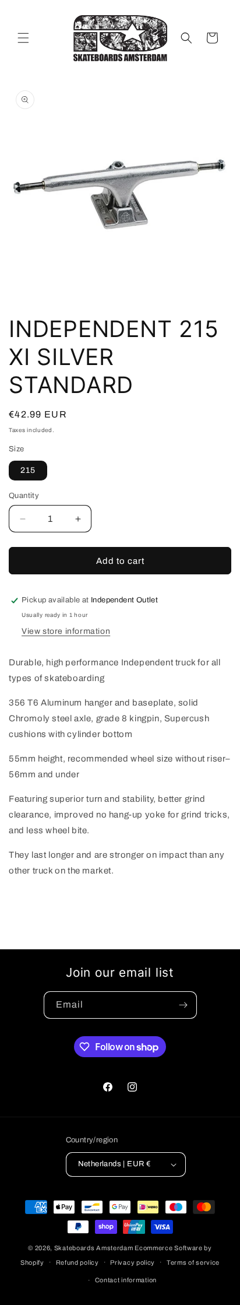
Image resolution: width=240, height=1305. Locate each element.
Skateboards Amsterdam (93, 1247)
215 (28, 470)
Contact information (126, 1279)
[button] (23, 38)
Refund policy (77, 1262)
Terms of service (193, 1262)
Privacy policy (132, 1262)
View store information (66, 631)
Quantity (24, 496)
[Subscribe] (183, 1005)
